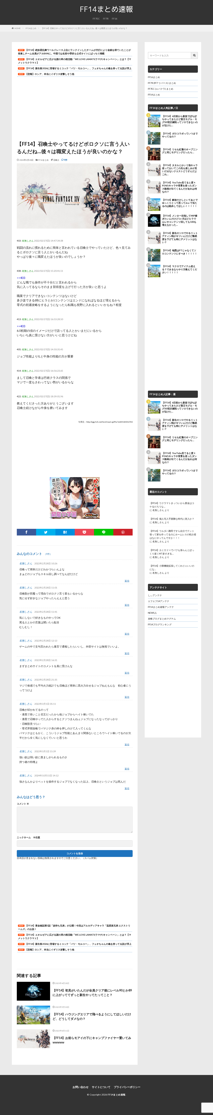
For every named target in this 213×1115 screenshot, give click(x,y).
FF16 (114, 18)
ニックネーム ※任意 (28, 837)
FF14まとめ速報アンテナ (161, 607)
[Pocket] (84, 532)
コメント (23, 804)
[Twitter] (45, 532)
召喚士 (56, 160)
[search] (194, 55)
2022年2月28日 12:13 (45, 640)
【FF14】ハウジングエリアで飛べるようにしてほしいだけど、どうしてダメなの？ (92, 1016)
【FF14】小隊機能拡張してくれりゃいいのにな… (172, 567)
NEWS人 (152, 612)
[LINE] (103, 532)
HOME (17, 28)
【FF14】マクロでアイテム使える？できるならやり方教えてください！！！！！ (179, 269)
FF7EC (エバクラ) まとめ (160, 88)
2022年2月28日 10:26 (45, 563)
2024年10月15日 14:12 (46, 775)
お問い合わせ (81, 1086)
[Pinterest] (123, 532)
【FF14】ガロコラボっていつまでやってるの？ (180, 135)
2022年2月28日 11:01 (45, 587)
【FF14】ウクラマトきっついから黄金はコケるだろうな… (172, 505)
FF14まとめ (31, 28)
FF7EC (96, 18)
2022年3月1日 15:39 (45, 751)
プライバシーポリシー (127, 1086)
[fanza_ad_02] (75, 516)
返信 (127, 581)
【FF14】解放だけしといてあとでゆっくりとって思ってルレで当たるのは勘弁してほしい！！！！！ (180, 202)
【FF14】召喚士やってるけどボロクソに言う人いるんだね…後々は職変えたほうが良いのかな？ (84, 28)
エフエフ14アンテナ (158, 601)
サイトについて (101, 1086)
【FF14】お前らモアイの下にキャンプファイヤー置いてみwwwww (92, 1040)
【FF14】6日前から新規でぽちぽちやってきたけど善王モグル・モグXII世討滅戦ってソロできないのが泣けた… (180, 121)
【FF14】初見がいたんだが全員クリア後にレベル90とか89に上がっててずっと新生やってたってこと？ (92, 992)
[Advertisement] (75, 106)
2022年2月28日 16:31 (45, 660)
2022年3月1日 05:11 (45, 703)
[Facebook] (26, 532)
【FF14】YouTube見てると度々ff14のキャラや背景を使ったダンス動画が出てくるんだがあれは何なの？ (179, 187)
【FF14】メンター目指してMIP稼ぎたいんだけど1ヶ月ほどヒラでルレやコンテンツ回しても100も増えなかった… (179, 220)
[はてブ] (65, 532)
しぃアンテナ (155, 595)
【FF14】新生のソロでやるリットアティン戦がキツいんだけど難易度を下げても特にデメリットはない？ (180, 238)
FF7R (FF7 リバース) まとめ (162, 83)
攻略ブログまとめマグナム (162, 618)
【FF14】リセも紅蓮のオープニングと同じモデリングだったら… (180, 151)
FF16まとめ (154, 77)
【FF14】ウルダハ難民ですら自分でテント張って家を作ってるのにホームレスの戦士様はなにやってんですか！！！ (173, 534)
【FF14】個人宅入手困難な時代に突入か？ (172, 518)
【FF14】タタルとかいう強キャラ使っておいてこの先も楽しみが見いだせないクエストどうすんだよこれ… (180, 170)
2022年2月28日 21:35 (45, 679)
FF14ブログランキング (160, 624)
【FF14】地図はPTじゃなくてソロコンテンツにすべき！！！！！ (179, 252)
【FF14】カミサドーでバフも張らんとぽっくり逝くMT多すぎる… (172, 552)
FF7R (105, 18)
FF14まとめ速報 (116, 1094)
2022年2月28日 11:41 (45, 611)
